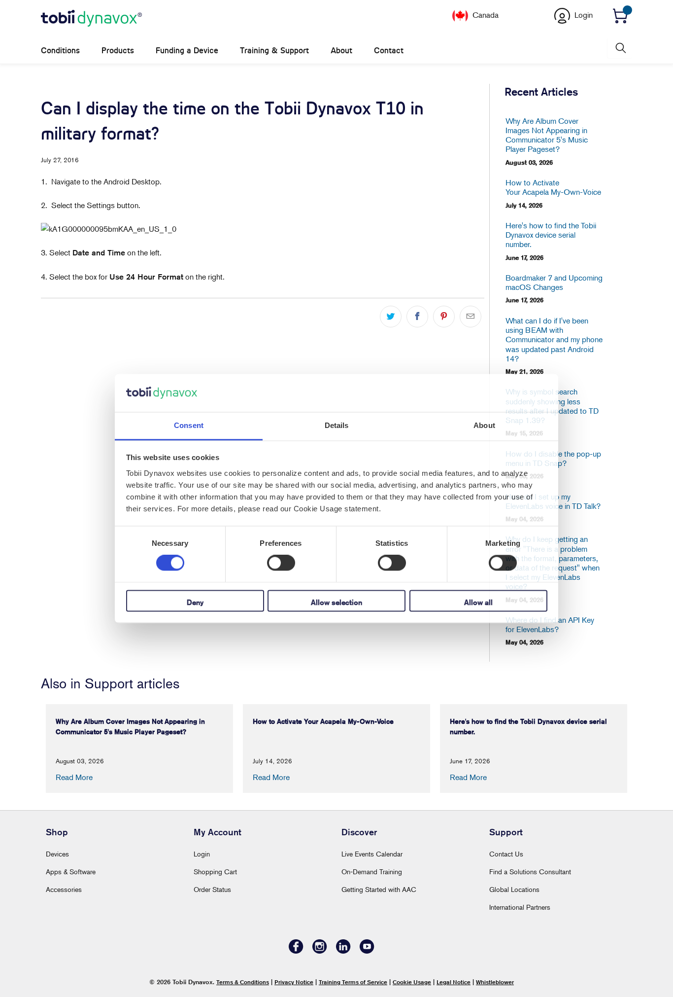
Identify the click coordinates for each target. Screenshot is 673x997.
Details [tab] (337, 425)
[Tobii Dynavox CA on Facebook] (296, 951)
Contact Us (506, 854)
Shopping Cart (215, 871)
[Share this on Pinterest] (444, 316)
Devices (57, 854)
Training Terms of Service (353, 982)
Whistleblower (495, 982)
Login (202, 854)
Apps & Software (71, 871)
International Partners (519, 907)
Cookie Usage (412, 982)
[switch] (281, 563)
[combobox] (510, 14)
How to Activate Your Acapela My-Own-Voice (553, 187)
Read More (74, 777)
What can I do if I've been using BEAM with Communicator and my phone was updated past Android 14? (554, 339)
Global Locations (514, 889)
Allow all (478, 602)
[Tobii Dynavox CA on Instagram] (320, 951)
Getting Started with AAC (378, 889)
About (341, 50)
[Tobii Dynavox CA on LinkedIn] (343, 951)
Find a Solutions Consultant (530, 871)
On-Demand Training (371, 871)
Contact (389, 50)
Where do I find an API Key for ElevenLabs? (549, 624)
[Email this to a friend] (470, 316)
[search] (619, 48)
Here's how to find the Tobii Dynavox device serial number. (550, 235)
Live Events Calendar (372, 854)
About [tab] (484, 425)
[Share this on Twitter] (391, 316)
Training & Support (274, 50)
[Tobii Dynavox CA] (91, 19)
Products (117, 50)
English (513, 14)
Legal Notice (454, 982)
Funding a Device (187, 50)
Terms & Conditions (242, 982)
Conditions (60, 50)
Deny (195, 602)
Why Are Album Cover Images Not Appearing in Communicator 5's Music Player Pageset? (546, 135)
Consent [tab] (188, 425)
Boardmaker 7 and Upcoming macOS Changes (554, 282)
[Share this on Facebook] (417, 316)
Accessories (64, 889)
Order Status (212, 889)
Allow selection (336, 602)
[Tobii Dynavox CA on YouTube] (367, 951)
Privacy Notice (293, 982)
